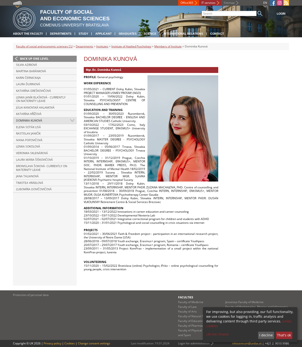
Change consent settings (94, 343)
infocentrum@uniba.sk (247, 343)
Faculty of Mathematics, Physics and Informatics (256, 307)
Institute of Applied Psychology (131, 46)
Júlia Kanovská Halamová (35, 108)
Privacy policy (52, 343)
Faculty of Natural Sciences (196, 316)
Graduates (128, 33)
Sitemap (229, 3)
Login (281, 13)
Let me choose (217, 334)
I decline (266, 335)
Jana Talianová (27, 176)
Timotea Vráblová (29, 183)
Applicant (103, 33)
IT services (208, 3)
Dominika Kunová (29, 120)
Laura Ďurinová (28, 84)
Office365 (186, 3)
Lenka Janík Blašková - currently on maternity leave (41, 99)
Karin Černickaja (28, 78)
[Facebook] (273, 3)
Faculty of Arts (187, 311)
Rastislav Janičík (28, 133)
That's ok (284, 335)
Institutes (102, 46)
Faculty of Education (191, 321)
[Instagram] (279, 3)
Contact (217, 33)
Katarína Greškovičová (33, 91)
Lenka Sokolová (28, 146)
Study (83, 33)
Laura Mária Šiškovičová (34, 160)
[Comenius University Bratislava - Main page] (24, 18)
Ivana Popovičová (29, 140)
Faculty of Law (187, 307)
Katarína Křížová (29, 114)
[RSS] (286, 3)
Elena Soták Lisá (28, 127)
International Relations (183, 33)
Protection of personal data (31, 295)
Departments (60, 33)
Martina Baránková (31, 71)
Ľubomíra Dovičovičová (34, 189)
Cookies (69, 343)
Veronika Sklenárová (32, 153)
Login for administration (194, 343)
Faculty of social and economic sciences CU (44, 46)
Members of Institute (168, 46)
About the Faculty (28, 33)
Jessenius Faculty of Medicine (244, 302)
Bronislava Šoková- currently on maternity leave (41, 168)
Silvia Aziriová (26, 65)
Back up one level (34, 59)
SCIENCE (150, 33)
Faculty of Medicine (190, 302)
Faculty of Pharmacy (191, 326)
